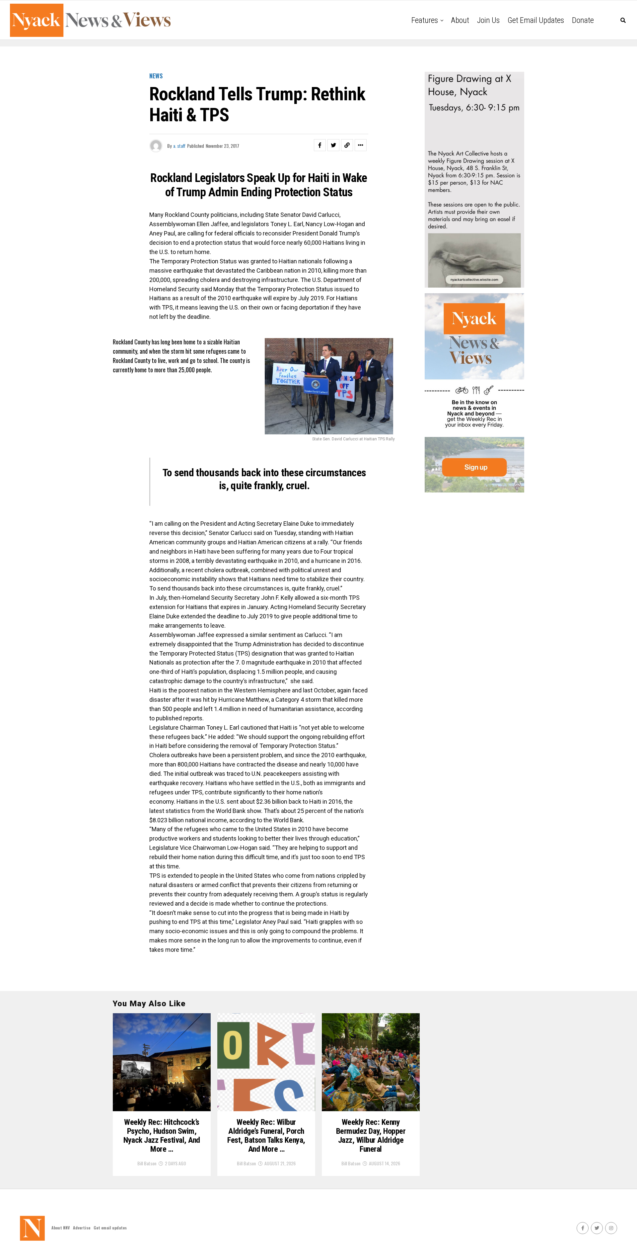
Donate (583, 20)
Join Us (488, 20)
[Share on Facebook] (320, 145)
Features (424, 20)
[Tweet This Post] (333, 145)
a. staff (179, 145)
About (460, 20)
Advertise (81, 1227)
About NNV (60, 1227)
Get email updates (536, 20)
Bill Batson (146, 1163)
